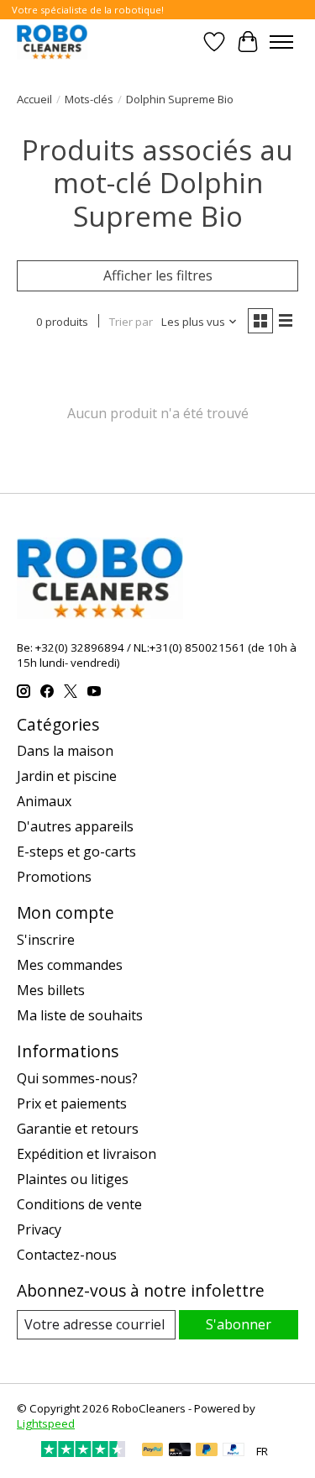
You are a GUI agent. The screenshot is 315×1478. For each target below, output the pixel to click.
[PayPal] (153, 1451)
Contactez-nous (67, 1254)
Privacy (39, 1229)
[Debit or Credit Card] (180, 1451)
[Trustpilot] (83, 1452)
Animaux (44, 801)
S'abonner (238, 1324)
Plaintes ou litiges (73, 1179)
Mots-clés (89, 99)
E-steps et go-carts (76, 851)
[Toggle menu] (281, 42)
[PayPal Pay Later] (207, 1451)
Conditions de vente (79, 1204)
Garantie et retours (78, 1128)
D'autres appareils (75, 826)
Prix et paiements (72, 1103)
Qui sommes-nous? (77, 1078)
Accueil (34, 99)
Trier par (131, 321)
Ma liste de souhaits (80, 1015)
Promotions (54, 876)
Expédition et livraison (86, 1154)
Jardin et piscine (67, 776)
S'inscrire (46, 939)
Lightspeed (46, 1423)
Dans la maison (65, 751)
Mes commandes (70, 965)
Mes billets (51, 990)
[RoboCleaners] (52, 41)
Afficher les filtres (158, 275)
